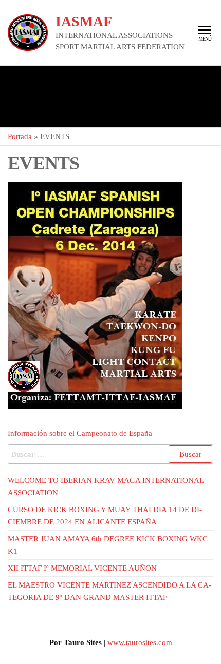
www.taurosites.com (139, 642)
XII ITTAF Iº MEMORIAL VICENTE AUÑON (82, 568)
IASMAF (84, 21)
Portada (20, 136)
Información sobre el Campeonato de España (80, 433)
